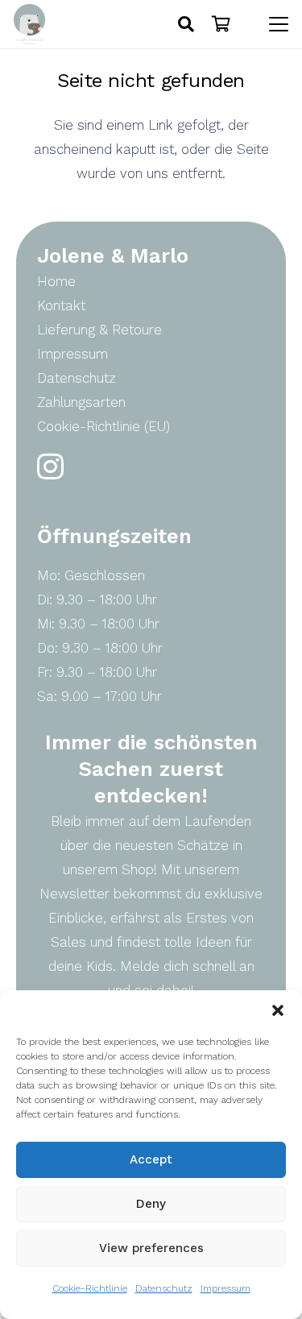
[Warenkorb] (221, 24)
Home (56, 281)
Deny (151, 1204)
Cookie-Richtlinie (89, 1288)
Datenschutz (163, 1288)
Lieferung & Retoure (99, 329)
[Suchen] (186, 24)
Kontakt (61, 305)
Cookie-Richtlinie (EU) (103, 426)
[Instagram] (50, 467)
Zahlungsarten (81, 402)
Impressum (225, 1288)
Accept (151, 1159)
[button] (278, 1010)
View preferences (151, 1248)
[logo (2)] (29, 24)
